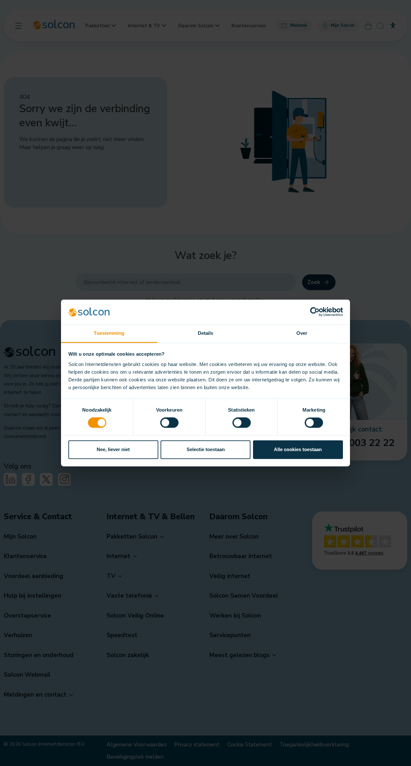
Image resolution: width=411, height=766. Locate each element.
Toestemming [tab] (109, 333)
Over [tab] (301, 333)
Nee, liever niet (113, 449)
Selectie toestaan (206, 449)
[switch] (169, 423)
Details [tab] (206, 333)
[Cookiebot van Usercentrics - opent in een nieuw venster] (315, 312)
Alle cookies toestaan (298, 449)
